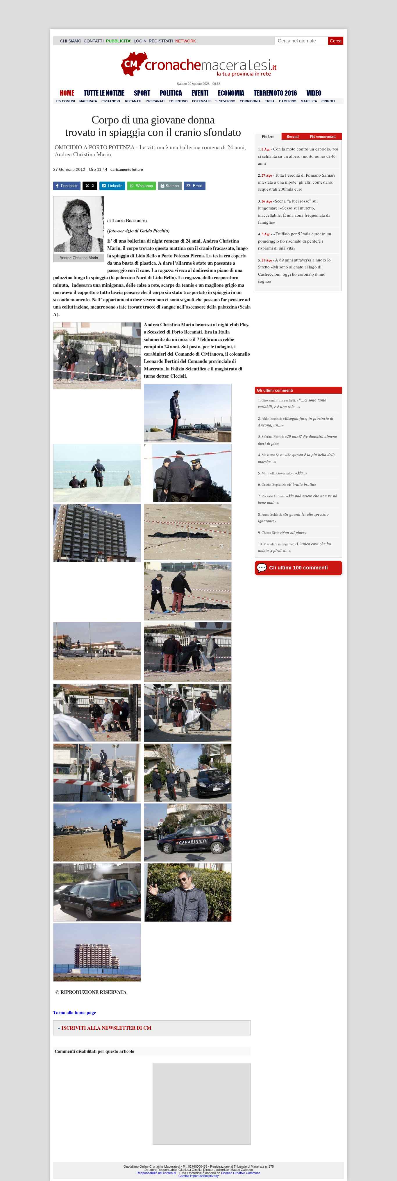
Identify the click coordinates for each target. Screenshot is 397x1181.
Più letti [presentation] (268, 136)
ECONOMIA (231, 93)
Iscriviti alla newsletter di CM (104, 1027)
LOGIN (140, 41)
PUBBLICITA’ (118, 41)
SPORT (142, 93)
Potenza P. (201, 101)
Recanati (133, 101)
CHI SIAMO (70, 41)
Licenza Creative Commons (240, 1173)
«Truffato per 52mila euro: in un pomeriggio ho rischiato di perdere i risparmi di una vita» (294, 241)
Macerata (88, 101)
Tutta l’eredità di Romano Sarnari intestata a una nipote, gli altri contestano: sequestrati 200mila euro (296, 182)
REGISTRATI (161, 41)
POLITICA (171, 93)
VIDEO (314, 93)
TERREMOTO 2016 (275, 93)
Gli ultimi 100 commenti (298, 568)
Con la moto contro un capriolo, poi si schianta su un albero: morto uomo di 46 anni (298, 156)
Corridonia (250, 101)
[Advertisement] (202, 1103)
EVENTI (200, 93)
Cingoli (328, 101)
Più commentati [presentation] (323, 136)
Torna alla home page (74, 1012)
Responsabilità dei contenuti (156, 1173)
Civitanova (111, 101)
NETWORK (185, 41)
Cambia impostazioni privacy (198, 1176)
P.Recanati (155, 101)
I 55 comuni (65, 101)
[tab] (268, 136)
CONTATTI (94, 41)
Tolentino (178, 101)
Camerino (287, 101)
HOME (67, 93)
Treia (270, 101)
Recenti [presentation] (293, 136)
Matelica (309, 101)
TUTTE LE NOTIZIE (104, 93)
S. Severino (225, 101)
